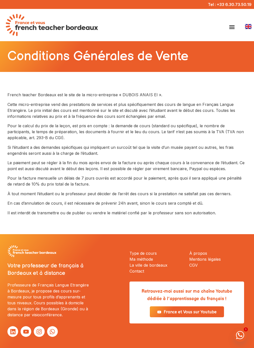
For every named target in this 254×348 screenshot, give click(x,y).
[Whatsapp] (52, 331)
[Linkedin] (12, 331)
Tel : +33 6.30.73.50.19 (230, 4)
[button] (231, 27)
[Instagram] (39, 331)
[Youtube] (26, 331)
